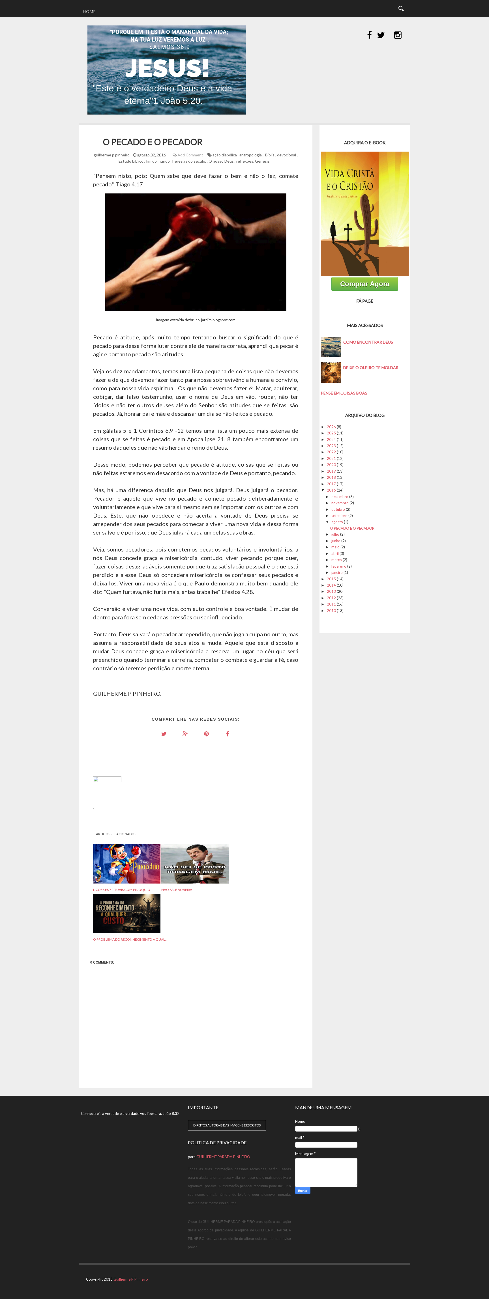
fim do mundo (158, 161)
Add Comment (190, 154)
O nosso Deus (221, 161)
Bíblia (269, 154)
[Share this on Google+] (185, 733)
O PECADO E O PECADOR (352, 528)
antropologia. (251, 154)
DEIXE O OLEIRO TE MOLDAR (370, 367)
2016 (331, 490)
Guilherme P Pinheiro (130, 1279)
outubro (338, 509)
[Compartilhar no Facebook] (227, 733)
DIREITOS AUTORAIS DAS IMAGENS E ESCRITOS (227, 1125)
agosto (337, 522)
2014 (331, 585)
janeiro (337, 572)
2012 (331, 598)
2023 (331, 445)
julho (335, 534)
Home (89, 11)
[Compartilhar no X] (163, 733)
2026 (331, 427)
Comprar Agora (364, 284)
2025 (331, 433)
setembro (339, 515)
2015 (331, 579)
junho (335, 540)
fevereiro (338, 566)
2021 (331, 458)
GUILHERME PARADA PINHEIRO (223, 1156)
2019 (331, 471)
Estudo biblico (131, 161)
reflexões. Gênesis (253, 161)
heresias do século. (189, 161)
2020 (331, 464)
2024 (331, 439)
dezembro (339, 496)
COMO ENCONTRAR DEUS (368, 342)
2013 (331, 591)
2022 (331, 452)
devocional (286, 154)
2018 (331, 477)
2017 (331, 484)
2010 (331, 610)
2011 (331, 604)
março (336, 559)
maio (335, 547)
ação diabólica (225, 154)
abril (335, 553)
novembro (340, 503)
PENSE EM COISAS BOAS (344, 393)
